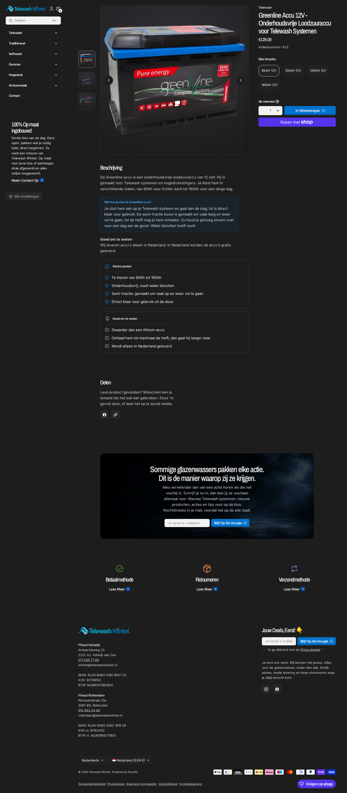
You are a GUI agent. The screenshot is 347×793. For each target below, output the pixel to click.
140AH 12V (318, 70)
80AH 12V (269, 70)
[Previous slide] (108, 80)
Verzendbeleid (168, 784)
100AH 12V (293, 70)
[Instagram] (266, 689)
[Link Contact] (33, 152)
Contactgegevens (190, 784)
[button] (58, 8)
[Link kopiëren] (115, 414)
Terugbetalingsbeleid (92, 784)
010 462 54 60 (89, 710)
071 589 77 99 (88, 660)
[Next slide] (240, 80)
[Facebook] (277, 689)
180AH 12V (269, 85)
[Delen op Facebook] (104, 414)
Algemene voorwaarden (141, 784)
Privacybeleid (310, 650)
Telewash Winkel (99, 772)
